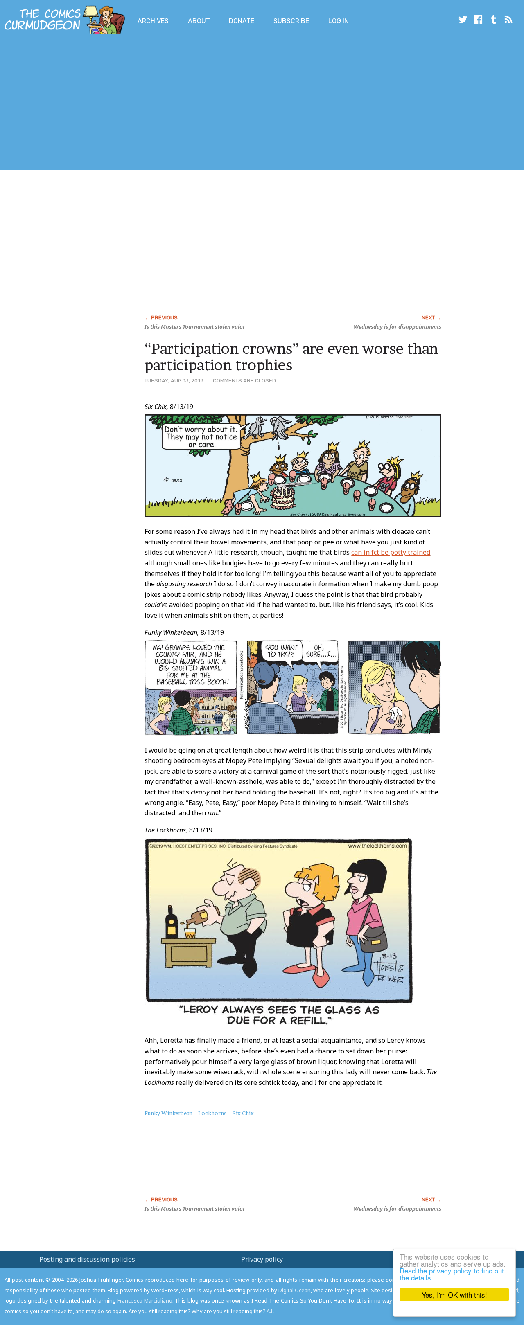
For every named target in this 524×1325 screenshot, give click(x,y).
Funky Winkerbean (168, 1113)
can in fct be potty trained (390, 552)
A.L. (271, 1311)
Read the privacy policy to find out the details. (452, 1273)
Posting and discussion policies (87, 1259)
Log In (338, 21)
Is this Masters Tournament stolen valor (195, 327)
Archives (153, 21)
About (199, 21)
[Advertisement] (149, 103)
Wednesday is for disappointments (397, 327)
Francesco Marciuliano (144, 1300)
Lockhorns (212, 1113)
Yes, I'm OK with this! (454, 1294)
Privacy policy (262, 1259)
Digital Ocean (294, 1290)
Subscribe (291, 21)
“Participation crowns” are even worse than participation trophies (291, 357)
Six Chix (243, 1113)
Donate (241, 21)
